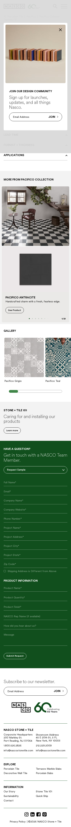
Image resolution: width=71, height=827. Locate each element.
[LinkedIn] (32, 814)
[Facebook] (38, 814)
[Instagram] (26, 814)
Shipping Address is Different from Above (32, 571)
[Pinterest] (44, 814)
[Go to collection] (35, 216)
